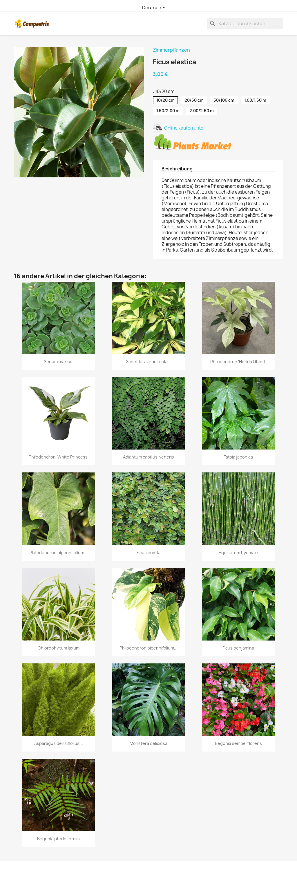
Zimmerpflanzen (171, 50)
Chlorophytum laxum (58, 648)
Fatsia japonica (238, 457)
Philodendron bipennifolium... (59, 552)
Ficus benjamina (238, 648)
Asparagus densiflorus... (58, 743)
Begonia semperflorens (238, 743)
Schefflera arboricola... (148, 361)
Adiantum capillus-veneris (148, 457)
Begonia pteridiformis (58, 838)
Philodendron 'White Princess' (58, 457)
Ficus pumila (148, 552)
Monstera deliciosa (148, 743)
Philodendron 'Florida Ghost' (238, 361)
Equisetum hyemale (238, 552)
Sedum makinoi (58, 361)
